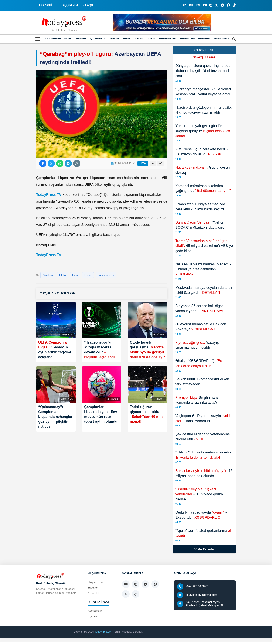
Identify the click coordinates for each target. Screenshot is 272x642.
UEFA (143, 163)
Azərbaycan (95, 610)
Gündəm (204, 38)
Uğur (75, 275)
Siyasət (80, 38)
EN (198, 5)
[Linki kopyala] (76, 163)
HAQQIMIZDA (69, 5)
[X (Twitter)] (217, 5)
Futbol (88, 275)
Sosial (115, 38)
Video (68, 38)
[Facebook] (228, 5)
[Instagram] (211, 5)
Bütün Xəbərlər (204, 549)
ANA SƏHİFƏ (47, 5)
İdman (139, 38)
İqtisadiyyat (98, 38)
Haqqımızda (95, 582)
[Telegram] (222, 5)
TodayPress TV (48, 195)
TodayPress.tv (103, 631)
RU (191, 5)
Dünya (151, 38)
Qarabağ (48, 275)
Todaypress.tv (106, 275)
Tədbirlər (187, 38)
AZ (184, 5)
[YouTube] (205, 5)
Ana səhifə (53, 38)
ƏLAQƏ (88, 5)
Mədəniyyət (167, 38)
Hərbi (127, 38)
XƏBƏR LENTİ (204, 50)
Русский (93, 616)
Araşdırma (221, 38)
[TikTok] (234, 5)
